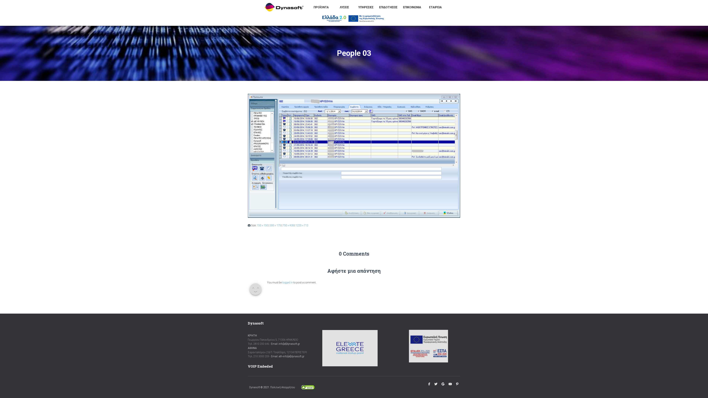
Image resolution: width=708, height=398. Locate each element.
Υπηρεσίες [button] (366, 7)
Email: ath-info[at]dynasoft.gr (287, 356)
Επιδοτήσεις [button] (388, 7)
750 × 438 (288, 225)
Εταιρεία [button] (435, 7)
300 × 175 (275, 225)
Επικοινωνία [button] (412, 7)
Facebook (429, 384)
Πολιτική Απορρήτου (282, 387)
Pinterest (457, 384)
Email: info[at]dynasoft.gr (285, 343)
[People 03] (354, 155)
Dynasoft (254, 387)
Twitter (436, 384)
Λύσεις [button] (344, 7)
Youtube (450, 384)
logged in (287, 282)
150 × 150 (262, 225)
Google (443, 384)
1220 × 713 (302, 225)
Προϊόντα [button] (321, 7)
